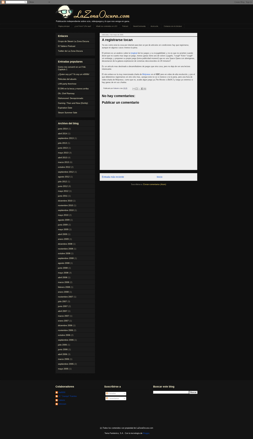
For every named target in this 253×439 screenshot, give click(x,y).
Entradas (112, 393)
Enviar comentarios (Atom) (154, 184)
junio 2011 (62, 196)
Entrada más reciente (113, 177)
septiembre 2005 (66, 364)
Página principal (63, 26)
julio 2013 (62, 143)
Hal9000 (61, 392)
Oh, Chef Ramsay (66, 93)
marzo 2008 (63, 282)
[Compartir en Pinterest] (144, 88)
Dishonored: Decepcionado (70, 98)
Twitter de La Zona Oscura (70, 51)
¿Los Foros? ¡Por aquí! (82, 26)
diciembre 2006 (65, 325)
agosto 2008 (64, 263)
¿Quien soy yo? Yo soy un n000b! (73, 74)
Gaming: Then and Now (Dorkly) (73, 103)
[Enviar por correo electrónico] (133, 88)
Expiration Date (65, 108)
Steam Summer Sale (67, 112)
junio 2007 (63, 306)
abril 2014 (62, 133)
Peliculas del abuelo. (67, 79)
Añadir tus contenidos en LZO (106, 26)
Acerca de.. (155, 26)
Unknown (62, 404)
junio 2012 (63, 186)
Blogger (146, 433)
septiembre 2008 (66, 258)
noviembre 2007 (65, 297)
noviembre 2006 (65, 330)
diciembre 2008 (65, 244)
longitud (134, 53)
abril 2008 (62, 277)
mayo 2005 (63, 369)
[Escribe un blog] (136, 88)
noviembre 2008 (65, 249)
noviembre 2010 (65, 205)
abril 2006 (62, 354)
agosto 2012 (64, 177)
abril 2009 (62, 234)
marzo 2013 (63, 162)
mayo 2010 (63, 215)
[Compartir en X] (139, 88)
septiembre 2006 (66, 340)
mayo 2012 (63, 191)
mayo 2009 (63, 229)
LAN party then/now (67, 84)
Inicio (159, 177)
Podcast (125, 26)
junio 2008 (63, 268)
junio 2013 (63, 148)
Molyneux (146, 74)
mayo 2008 (63, 273)
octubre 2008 (64, 253)
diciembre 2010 (65, 201)
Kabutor (61, 400)
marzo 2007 (63, 316)
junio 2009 (63, 225)
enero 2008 (63, 292)
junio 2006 (63, 349)
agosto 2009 (64, 220)
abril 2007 (62, 311)
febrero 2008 (64, 287)
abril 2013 (62, 157)
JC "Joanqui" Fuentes (67, 396)
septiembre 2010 (66, 210)
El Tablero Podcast (66, 46)
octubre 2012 (64, 167)
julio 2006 (62, 345)
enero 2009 (63, 239)
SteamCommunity (139, 26)
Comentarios (113, 398)
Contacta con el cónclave (173, 26)
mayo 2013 (63, 153)
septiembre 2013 (66, 138)
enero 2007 (63, 321)
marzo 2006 (63, 359)
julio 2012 (62, 181)
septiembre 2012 (66, 172)
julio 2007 (62, 301)
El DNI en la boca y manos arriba (73, 88)
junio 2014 (63, 128)
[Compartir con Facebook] (142, 88)
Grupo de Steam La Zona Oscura (73, 41)
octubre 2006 (64, 335)
